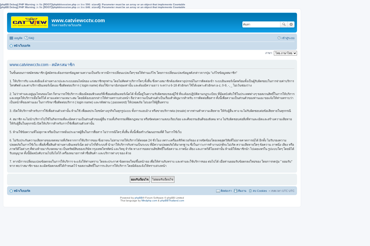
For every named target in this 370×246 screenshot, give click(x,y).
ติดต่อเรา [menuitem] (226, 190)
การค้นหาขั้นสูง (291, 24)
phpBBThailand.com (172, 200)
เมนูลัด (18, 38)
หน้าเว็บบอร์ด (22, 45)
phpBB (139, 197)
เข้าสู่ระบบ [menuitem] (288, 38)
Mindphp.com (149, 200)
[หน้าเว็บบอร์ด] (30, 21)
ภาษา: (269, 52)
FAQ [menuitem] (31, 38)
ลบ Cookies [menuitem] (260, 190)
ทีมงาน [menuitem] (242, 190)
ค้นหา (284, 24)
